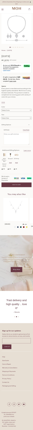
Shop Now (16, 269)
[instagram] (14, 404)
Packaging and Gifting (9, 386)
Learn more (27, 150)
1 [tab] (10, 47)
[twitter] (19, 404)
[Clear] (15, 227)
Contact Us (5, 382)
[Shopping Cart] (30, 9)
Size (2, 114)
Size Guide (5, 360)
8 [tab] (22, 47)
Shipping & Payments (9, 371)
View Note (26, 130)
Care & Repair (6, 364)
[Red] (24, 227)
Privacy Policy (6, 378)
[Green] (21, 227)
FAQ (3, 357)
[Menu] (2, 9)
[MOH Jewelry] (16, 8)
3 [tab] (13, 47)
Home (3, 50)
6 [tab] (19, 47)
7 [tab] (21, 47)
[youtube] (24, 404)
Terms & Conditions (8, 375)
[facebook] (9, 404)
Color (3, 107)
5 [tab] (17, 47)
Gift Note (16, 130)
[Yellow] (27, 227)
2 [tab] (11, 47)
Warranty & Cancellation (9, 367)
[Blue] (18, 227)
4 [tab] (15, 47)
